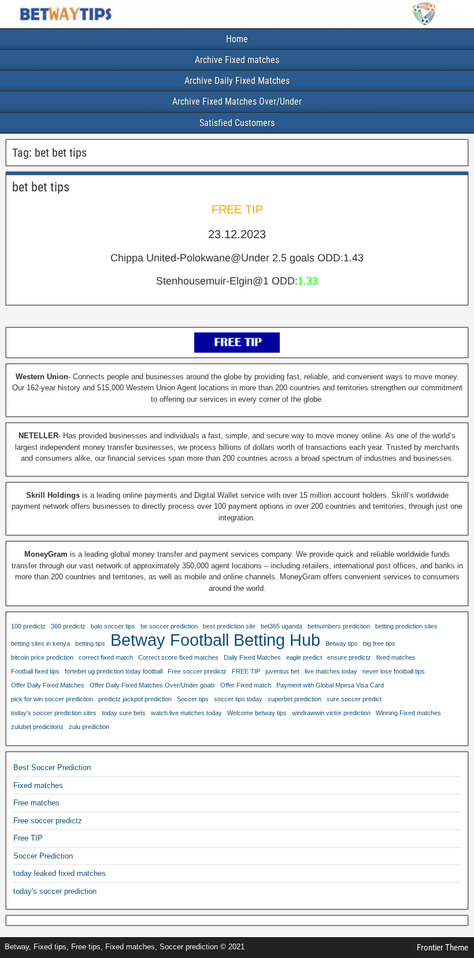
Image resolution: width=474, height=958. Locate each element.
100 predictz (28, 626)
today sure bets (124, 712)
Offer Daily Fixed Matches (47, 685)
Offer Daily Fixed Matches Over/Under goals (152, 685)
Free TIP (28, 838)
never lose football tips (393, 671)
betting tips (90, 643)
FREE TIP (246, 671)
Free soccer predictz (197, 671)
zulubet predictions (37, 726)
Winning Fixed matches (408, 712)
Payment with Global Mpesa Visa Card (330, 685)
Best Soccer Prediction (52, 767)
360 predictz (68, 626)
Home (237, 39)
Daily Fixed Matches (252, 657)
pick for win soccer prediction (52, 699)
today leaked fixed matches (59, 873)
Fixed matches (38, 785)
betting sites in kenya (40, 643)
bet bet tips (40, 187)
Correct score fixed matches (178, 657)
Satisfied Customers (237, 122)
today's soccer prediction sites (54, 712)
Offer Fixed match (245, 685)
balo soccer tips (113, 626)
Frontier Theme (442, 947)
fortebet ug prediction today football (113, 671)
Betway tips (341, 643)
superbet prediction (294, 699)
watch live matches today (186, 712)
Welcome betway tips (257, 712)
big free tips (379, 643)
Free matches (36, 802)
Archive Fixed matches (237, 59)
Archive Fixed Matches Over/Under (237, 101)
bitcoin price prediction (42, 657)
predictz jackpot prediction (135, 699)
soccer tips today (238, 699)
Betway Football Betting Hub (215, 640)
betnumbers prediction (339, 626)
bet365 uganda (281, 626)
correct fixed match (106, 657)
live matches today (331, 671)
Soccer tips (193, 699)
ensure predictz (349, 657)
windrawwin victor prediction (331, 712)
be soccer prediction (169, 626)
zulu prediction (89, 726)
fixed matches (396, 657)
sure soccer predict (354, 699)
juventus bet (282, 671)
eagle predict (304, 657)
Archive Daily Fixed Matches (237, 80)
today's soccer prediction (55, 891)
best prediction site (229, 626)
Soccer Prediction (43, 856)
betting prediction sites (406, 626)
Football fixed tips (35, 671)
